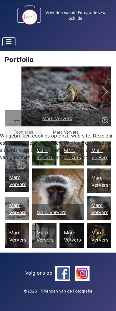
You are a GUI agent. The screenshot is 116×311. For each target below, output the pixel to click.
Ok (8, 172)
